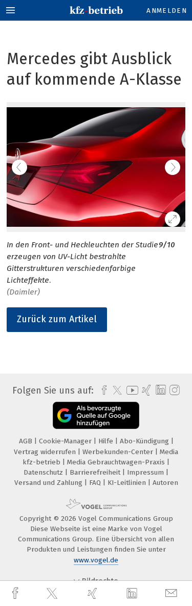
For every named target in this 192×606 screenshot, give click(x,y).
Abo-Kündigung (145, 441)
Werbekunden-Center (118, 451)
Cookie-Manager (66, 441)
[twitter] (53, 594)
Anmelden (166, 10)
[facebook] (16, 593)
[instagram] (173, 390)
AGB (26, 441)
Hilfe (106, 441)
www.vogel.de (96, 560)
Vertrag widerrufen (46, 451)
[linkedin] (133, 593)
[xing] (94, 593)
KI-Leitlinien (128, 482)
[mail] (172, 593)
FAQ (96, 482)
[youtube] (130, 390)
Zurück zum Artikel (57, 319)
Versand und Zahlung (49, 482)
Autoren (165, 482)
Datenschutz (44, 472)
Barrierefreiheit (96, 472)
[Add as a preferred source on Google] (96, 415)
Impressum (146, 472)
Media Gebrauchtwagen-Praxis (117, 462)
